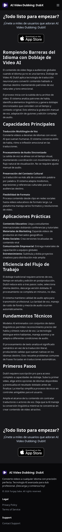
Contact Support (11, 523)
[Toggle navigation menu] (58, 5)
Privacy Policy (9, 504)
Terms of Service (11, 509)
